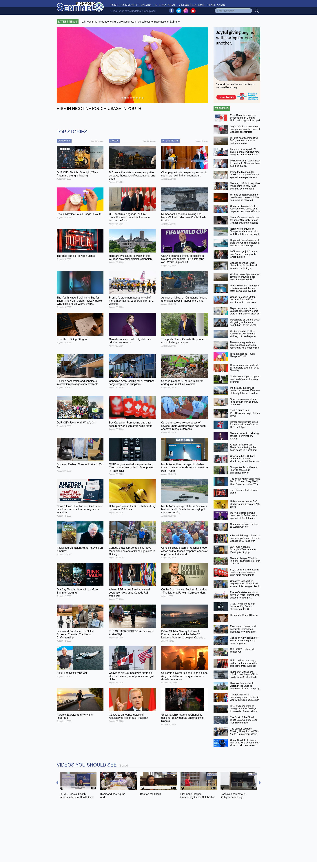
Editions (198, 4)
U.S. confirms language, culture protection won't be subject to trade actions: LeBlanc (244, 664)
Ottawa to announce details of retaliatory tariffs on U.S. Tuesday (244, 367)
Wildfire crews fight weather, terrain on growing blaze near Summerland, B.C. (245, 276)
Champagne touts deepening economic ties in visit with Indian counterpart (244, 697)
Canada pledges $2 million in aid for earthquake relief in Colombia (245, 560)
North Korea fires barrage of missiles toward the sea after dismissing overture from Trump (245, 289)
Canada (146, 4)
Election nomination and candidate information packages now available (243, 629)
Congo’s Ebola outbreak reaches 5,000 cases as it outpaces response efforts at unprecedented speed (245, 210)
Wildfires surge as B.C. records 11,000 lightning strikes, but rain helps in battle (243, 335)
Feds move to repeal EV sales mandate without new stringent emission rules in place (244, 153)
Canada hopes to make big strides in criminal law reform (244, 435)
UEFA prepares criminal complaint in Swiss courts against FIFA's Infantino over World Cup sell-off (244, 516)
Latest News (67, 21)
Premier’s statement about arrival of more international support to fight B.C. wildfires (244, 596)
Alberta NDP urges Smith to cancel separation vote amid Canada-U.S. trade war (245, 538)
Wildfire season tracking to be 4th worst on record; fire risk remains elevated (244, 197)
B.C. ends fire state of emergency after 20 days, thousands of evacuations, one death (244, 710)
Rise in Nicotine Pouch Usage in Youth (242, 355)
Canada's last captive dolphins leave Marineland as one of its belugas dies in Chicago (245, 585)
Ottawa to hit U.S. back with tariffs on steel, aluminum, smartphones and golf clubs (245, 460)
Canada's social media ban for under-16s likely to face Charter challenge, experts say (244, 221)
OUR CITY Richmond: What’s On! (242, 650)
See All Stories (97, 141)
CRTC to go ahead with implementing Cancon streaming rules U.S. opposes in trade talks (242, 607)
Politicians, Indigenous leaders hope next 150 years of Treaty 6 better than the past (245, 391)
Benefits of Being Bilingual (244, 615)
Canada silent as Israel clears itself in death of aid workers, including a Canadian (244, 266)
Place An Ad (216, 4)
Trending (222, 108)
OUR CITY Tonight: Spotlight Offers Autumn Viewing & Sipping (243, 549)
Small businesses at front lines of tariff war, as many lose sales (244, 401)
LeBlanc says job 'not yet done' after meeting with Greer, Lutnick (243, 254)
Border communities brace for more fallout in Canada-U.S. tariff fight (244, 424)
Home (115, 4)
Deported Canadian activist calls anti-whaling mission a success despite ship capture (244, 244)
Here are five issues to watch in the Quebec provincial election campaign (245, 685)
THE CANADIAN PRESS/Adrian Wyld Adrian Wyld (245, 413)
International (165, 4)
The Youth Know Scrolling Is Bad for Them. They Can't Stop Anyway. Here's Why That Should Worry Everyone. (245, 484)
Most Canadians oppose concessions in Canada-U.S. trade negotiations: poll (245, 117)
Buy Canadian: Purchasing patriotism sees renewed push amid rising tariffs (244, 572)
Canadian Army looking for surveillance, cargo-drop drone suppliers (244, 640)
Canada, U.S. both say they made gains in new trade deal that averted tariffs (245, 185)
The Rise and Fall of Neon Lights (244, 491)
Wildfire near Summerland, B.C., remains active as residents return (244, 140)
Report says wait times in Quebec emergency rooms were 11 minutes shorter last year (245, 312)
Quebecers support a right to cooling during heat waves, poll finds (245, 379)
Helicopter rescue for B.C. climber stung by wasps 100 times (245, 504)
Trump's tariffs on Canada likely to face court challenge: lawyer (243, 469)
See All (124, 765)
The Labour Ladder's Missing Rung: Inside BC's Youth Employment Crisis (244, 731)
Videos (184, 4)
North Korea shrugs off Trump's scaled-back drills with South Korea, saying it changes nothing (244, 232)
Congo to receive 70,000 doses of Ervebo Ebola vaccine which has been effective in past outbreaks (244, 301)
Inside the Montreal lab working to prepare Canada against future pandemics (244, 174)
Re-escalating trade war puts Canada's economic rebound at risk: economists (245, 344)
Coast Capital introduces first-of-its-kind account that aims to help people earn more (244, 744)
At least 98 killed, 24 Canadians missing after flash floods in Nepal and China (243, 448)
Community (129, 4)
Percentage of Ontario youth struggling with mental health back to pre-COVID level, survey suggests (245, 323)
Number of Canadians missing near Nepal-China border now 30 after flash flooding (244, 676)
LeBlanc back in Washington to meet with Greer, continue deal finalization (245, 163)
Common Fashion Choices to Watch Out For (244, 525)
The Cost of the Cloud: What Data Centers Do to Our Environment (243, 719)
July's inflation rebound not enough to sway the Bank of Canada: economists (245, 129)
